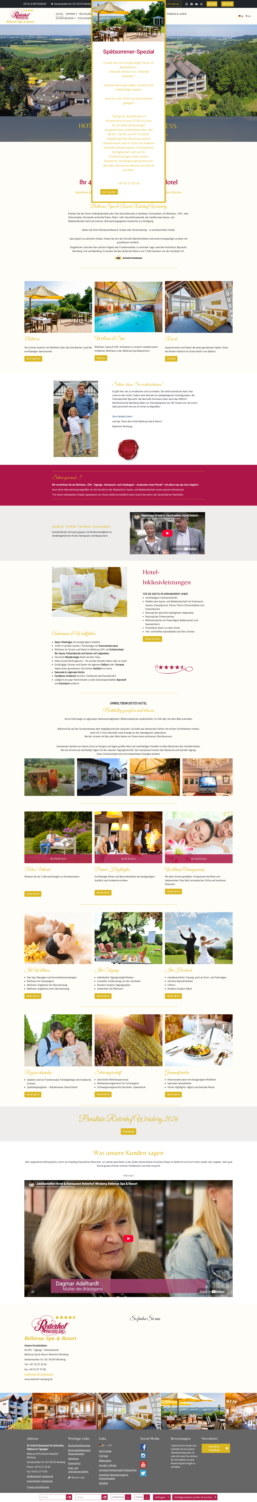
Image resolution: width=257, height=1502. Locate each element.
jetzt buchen (109, 191)
